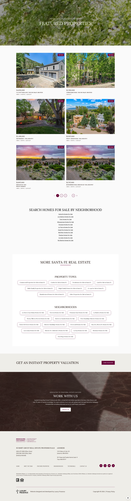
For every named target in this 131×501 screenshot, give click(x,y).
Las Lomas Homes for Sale (31, 330)
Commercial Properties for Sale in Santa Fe (32, 282)
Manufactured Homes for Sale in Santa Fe (52, 294)
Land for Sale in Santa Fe (104, 282)
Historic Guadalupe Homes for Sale (54, 324)
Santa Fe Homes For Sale (66, 214)
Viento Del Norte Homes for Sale (29, 324)
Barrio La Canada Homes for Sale (65, 318)
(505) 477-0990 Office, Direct (24, 451)
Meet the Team (28, 466)
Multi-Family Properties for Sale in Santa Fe (40, 288)
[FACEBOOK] (100, 465)
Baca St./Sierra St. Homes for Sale (102, 324)
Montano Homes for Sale (100, 330)
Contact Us (83, 466)
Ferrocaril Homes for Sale (78, 324)
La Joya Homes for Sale (80, 330)
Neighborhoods (58, 466)
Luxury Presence (59, 491)
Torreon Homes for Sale (57, 312)
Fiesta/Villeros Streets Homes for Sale (38, 318)
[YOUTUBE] (109, 465)
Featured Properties (43, 466)
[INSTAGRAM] (105, 465)
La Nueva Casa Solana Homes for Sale (33, 312)
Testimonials (71, 466)
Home (17, 466)
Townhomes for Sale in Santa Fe (81, 282)
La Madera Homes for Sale (101, 312)
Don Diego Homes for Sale (65, 336)
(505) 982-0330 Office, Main (24, 453)
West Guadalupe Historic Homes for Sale (92, 318)
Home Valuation (108, 362)
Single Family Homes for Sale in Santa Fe (70, 288)
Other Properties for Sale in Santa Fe (80, 294)
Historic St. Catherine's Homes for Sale (56, 330)
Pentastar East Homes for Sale (79, 312)
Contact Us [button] (65, 409)
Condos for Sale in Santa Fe (59, 282)
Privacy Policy (110, 491)
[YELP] (113, 465)
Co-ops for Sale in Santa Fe (96, 288)
